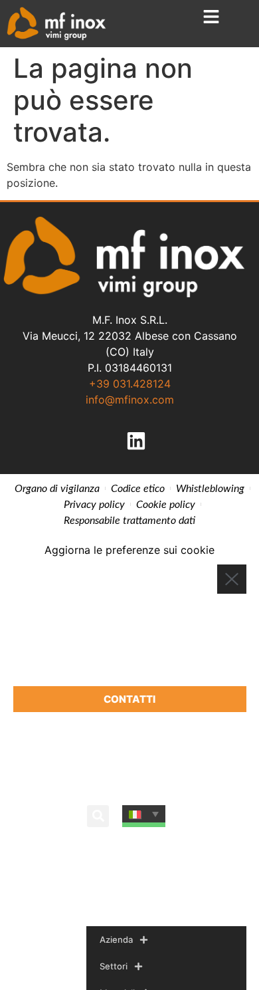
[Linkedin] (136, 441)
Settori (114, 966)
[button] (98, 816)
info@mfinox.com (130, 399)
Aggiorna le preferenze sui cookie (129, 550)
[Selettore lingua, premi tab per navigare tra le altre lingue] (143, 813)
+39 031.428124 (130, 383)
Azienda (116, 939)
